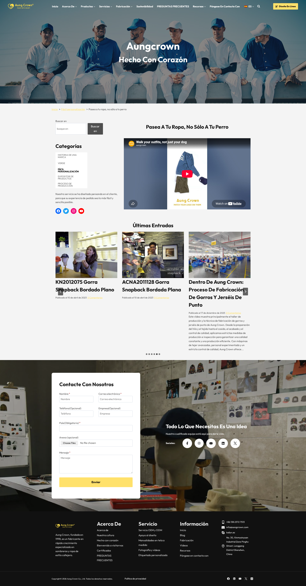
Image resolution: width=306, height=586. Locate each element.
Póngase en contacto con (225, 6)
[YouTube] (240, 578)
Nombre (64, 393)
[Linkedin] (234, 578)
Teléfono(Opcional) (70, 408)
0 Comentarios (100, 312)
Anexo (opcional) (68, 437)
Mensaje (64, 452)
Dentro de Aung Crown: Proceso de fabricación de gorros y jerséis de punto (82, 293)
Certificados (104, 550)
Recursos (185, 550)
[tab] (146, 354)
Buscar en (61, 121)
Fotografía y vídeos (149, 550)
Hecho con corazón (107, 540)
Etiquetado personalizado (153, 555)
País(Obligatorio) (69, 423)
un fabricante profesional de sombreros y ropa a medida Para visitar (219, 289)
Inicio (55, 6)
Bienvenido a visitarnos (110, 545)
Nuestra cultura (105, 535)
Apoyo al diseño (147, 535)
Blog (182, 535)
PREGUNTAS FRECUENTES (173, 6)
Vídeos (184, 545)
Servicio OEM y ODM (150, 530)
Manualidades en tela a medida (151, 543)
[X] (245, 578)
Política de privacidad (135, 578)
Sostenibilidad (144, 6)
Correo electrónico (110, 393)
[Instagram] (251, 578)
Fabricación (186, 540)
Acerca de (102, 530)
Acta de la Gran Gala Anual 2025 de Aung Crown (147, 289)
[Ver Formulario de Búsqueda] (258, 6)
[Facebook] (228, 578)
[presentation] (86, 255)
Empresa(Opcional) (109, 408)
